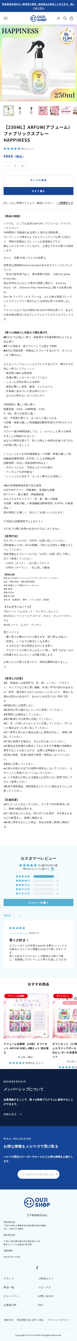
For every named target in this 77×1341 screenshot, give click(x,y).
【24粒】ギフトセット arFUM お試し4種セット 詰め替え (26, 1048)
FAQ (40, 1305)
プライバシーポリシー (58, 1320)
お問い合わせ (46, 1296)
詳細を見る (10, 1114)
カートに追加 (38, 180)
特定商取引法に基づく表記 (30, 1320)
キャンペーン (11, 1296)
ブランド (9, 1278)
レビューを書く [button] (38, 902)
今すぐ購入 (38, 191)
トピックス (44, 1287)
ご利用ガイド (46, 1278)
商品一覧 (9, 1287)
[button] (12, 149)
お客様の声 (10, 1305)
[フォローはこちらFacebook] (37, 1268)
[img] (17, 928)
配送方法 (8, 1320)
